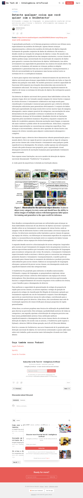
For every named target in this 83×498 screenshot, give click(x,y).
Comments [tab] (16, 400)
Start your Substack (37, 490)
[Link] (9, 342)
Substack (33, 494)
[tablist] (19, 400)
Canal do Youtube (18, 354)
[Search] (59, 3)
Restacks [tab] (22, 400)
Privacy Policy (53, 453)
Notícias (15, 9)
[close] (57, 427)
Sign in (78, 3)
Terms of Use (49, 452)
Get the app (49, 490)
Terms (46, 486)
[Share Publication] (63, 3)
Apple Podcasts (18, 346)
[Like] (13, 33)
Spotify (15, 350)
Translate (16, 11)
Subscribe (70, 3)
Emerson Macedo (20, 28)
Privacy (42, 486)
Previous (18, 388)
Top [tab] (14, 420)
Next (65, 388)
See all (15, 462)
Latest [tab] (18, 420)
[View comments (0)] (17, 33)
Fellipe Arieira (22, 431)
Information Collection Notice (41, 453)
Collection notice (53, 486)
